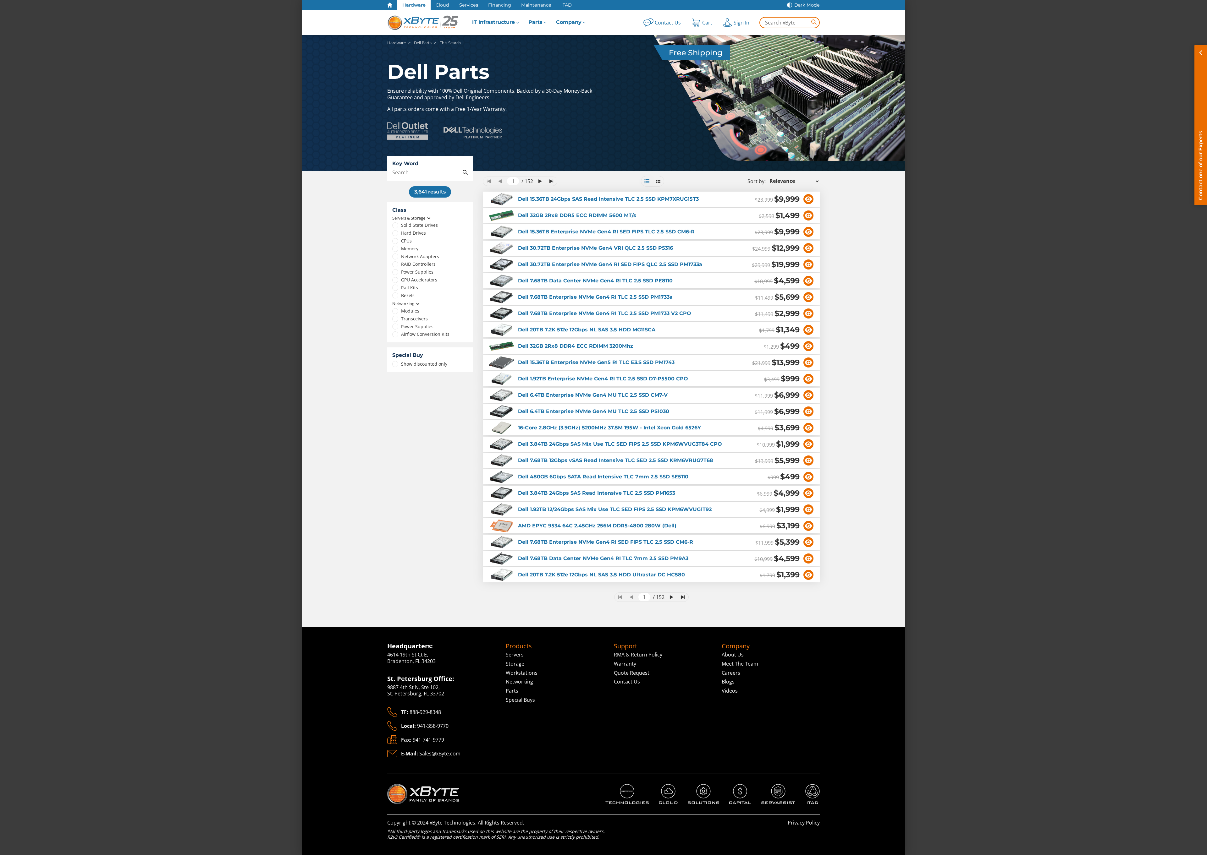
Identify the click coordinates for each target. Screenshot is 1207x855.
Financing (499, 5)
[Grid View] (658, 181)
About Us (733, 654)
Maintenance (536, 5)
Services (468, 5)
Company (568, 22)
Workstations (521, 672)
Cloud (442, 5)
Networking (403, 303)
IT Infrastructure (493, 22)
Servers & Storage (408, 218)
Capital (737, 787)
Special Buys (520, 699)
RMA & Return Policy (638, 654)
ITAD (566, 5)
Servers (515, 654)
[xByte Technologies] (423, 22)
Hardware (414, 5)
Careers (731, 672)
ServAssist (773, 787)
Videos (730, 690)
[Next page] (540, 181)
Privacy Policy (804, 822)
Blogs (728, 681)
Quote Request (631, 672)
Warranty (625, 663)
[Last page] (551, 181)
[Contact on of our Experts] (1200, 125)
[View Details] (808, 199)
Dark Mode (807, 5)
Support (625, 646)
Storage (515, 663)
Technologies (621, 787)
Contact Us (627, 681)
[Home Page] (389, 5)
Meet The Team (740, 663)
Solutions (699, 787)
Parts (535, 22)
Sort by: (756, 181)
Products (519, 646)
